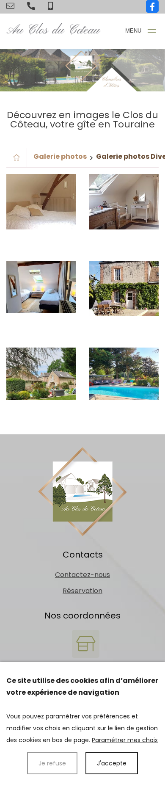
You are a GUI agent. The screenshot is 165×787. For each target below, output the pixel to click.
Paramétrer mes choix (125, 740)
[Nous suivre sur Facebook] (152, 6)
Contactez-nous (82, 575)
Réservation (82, 591)
